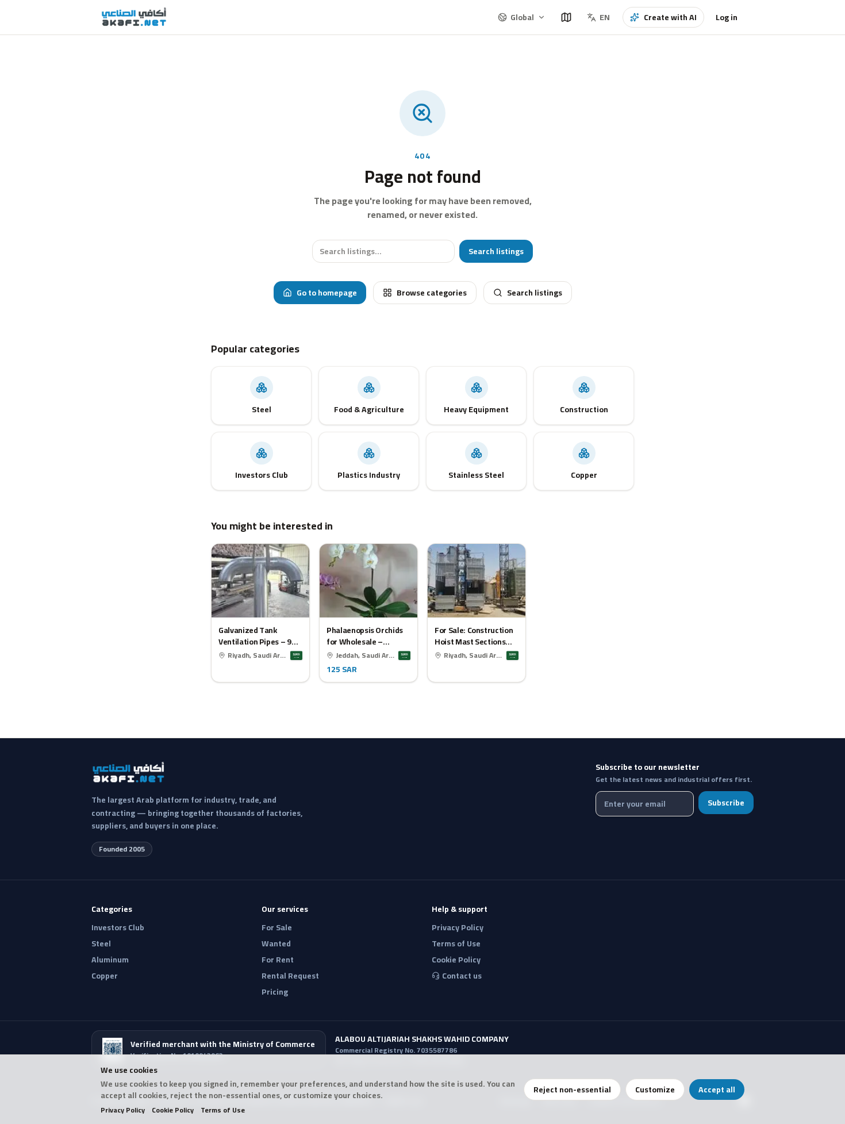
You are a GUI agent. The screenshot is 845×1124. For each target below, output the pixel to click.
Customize (655, 1089)
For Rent (278, 959)
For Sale (277, 927)
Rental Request (290, 975)
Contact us (462, 975)
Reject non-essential (572, 1089)
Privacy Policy (123, 1110)
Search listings (496, 251)
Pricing (275, 992)
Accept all (716, 1089)
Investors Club (117, 927)
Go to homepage (327, 292)
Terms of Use (223, 1110)
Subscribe (726, 802)
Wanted (276, 943)
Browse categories (432, 292)
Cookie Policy (173, 1110)
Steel (101, 943)
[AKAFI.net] (135, 17)
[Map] (566, 17)
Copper (104, 975)
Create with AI (670, 17)
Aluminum (110, 959)
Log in (727, 17)
